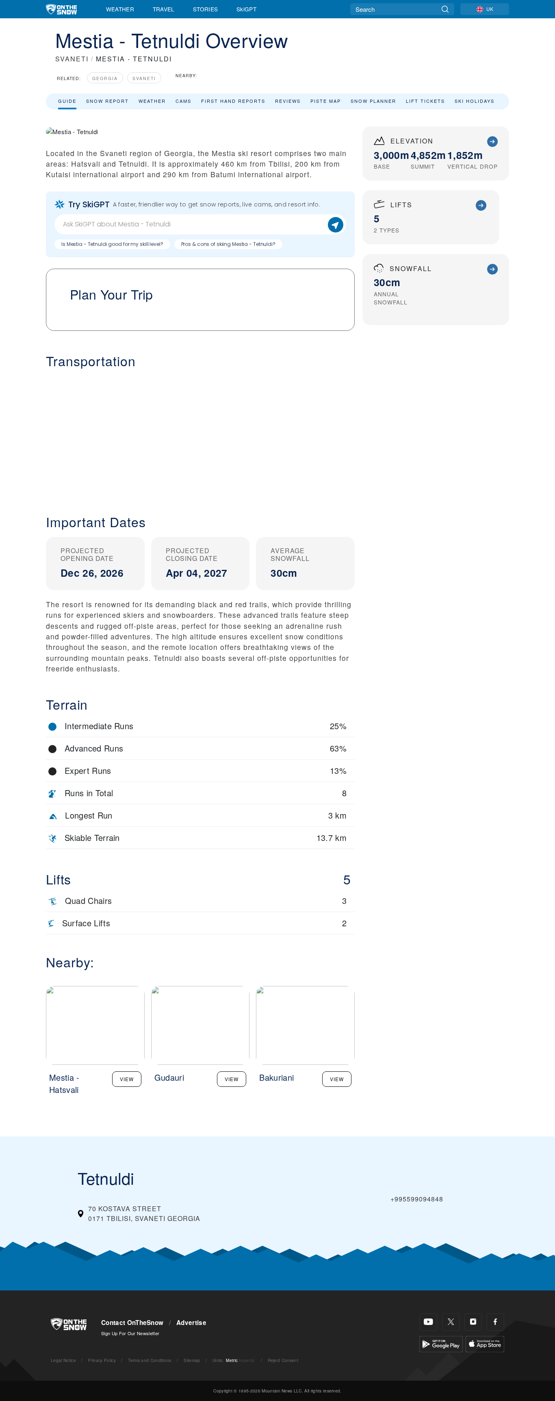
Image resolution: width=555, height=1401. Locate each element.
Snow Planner (373, 101)
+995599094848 (416, 1198)
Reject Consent (283, 1360)
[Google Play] (441, 1343)
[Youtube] (428, 1322)
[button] (200, 435)
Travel (164, 9)
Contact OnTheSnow (132, 1322)
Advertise (191, 1322)
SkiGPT (246, 9)
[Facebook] (495, 1322)
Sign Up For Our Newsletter (130, 1333)
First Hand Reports (233, 101)
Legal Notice (63, 1360)
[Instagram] (473, 1322)
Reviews (288, 101)
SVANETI (72, 58)
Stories (205, 9)
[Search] (445, 9)
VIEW (127, 1078)
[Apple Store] (485, 1343)
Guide (67, 101)
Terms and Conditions (149, 1360)
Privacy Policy (101, 1360)
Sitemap (192, 1360)
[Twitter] (451, 1322)
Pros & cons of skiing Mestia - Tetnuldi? (228, 244)
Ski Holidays (474, 101)
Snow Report (107, 101)
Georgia (105, 78)
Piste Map (325, 101)
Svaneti (144, 78)
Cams (183, 101)
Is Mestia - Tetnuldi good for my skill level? (112, 244)
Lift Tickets (425, 101)
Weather (120, 9)
